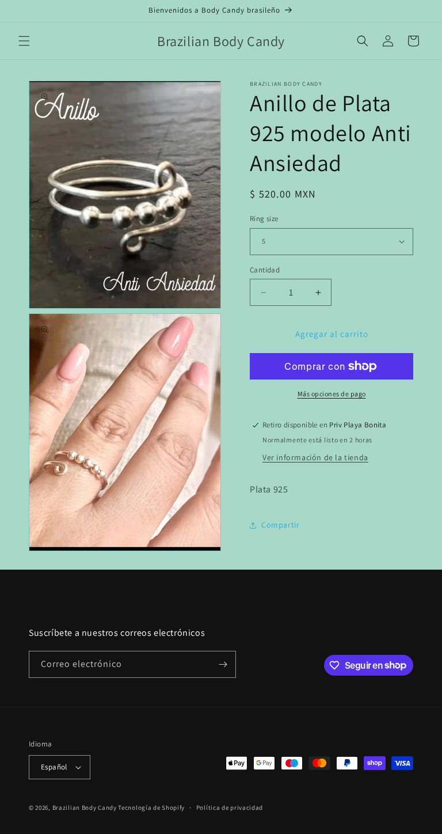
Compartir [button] (280, 525)
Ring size (264, 218)
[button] (24, 41)
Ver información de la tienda (315, 457)
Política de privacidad (229, 807)
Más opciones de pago (332, 393)
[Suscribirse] (222, 664)
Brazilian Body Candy (84, 807)
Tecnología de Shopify (151, 807)
